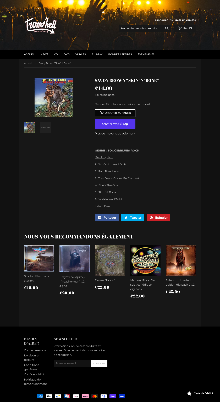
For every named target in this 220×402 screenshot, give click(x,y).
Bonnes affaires (120, 54)
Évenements (146, 54)
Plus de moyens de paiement (115, 133)
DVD (67, 54)
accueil (29, 54)
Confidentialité (34, 374)
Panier (187, 28)
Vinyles (80, 54)
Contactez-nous (35, 350)
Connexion (161, 20)
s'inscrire (99, 363)
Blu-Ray (97, 54)
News (44, 54)
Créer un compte (185, 20)
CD (56, 54)
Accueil (28, 63)
